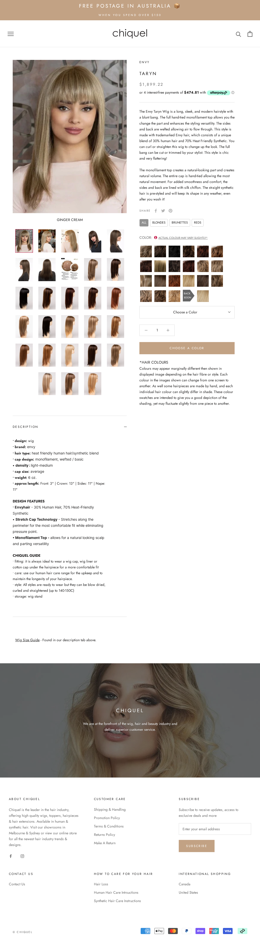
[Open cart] (250, 34)
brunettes (180, 222)
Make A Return (105, 842)
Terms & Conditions (109, 826)
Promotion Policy (107, 817)
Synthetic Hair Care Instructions (117, 900)
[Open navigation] (11, 33)
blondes (159, 222)
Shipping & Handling (110, 809)
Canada (184, 884)
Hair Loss (101, 884)
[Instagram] (22, 856)
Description (25, 427)
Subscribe (196, 846)
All (144, 222)
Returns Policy (104, 834)
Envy (144, 62)
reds (197, 222)
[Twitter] (163, 211)
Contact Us (17, 884)
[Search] (238, 34)
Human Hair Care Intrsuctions (116, 892)
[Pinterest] (170, 211)
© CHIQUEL (22, 932)
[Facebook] (156, 211)
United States (188, 892)
